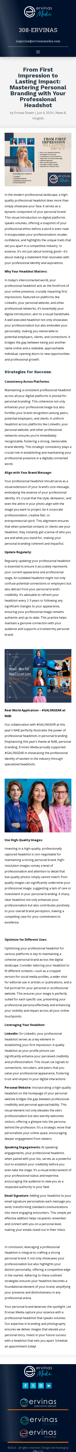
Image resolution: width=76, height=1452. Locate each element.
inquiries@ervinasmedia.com (38, 41)
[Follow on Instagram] (41, 1386)
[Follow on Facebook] (25, 1386)
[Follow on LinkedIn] (49, 1386)
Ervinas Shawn (24, 113)
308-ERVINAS (38, 30)
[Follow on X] (33, 1386)
